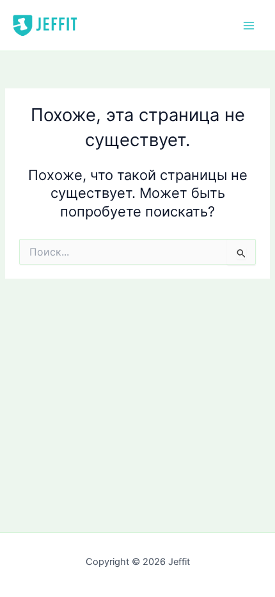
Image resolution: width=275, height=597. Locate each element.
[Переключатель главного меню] (248, 25)
